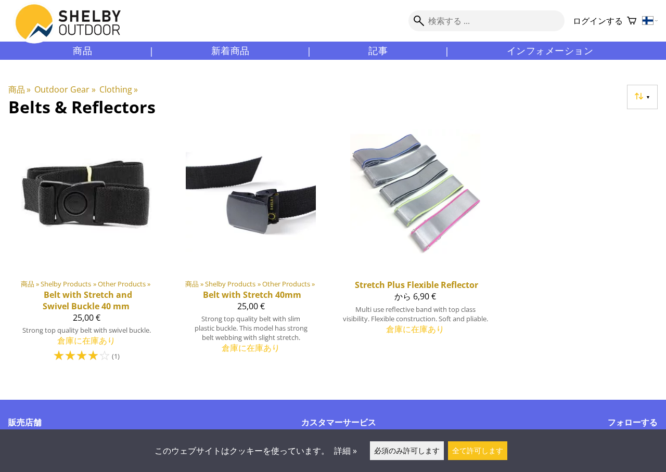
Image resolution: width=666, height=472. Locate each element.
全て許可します (477, 450)
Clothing (118, 89)
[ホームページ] (74, 30)
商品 (82, 50)
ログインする (598, 21)
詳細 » (345, 450)
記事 (378, 50)
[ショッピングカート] (631, 21)
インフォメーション (550, 50)
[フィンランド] (650, 21)
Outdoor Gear (64, 89)
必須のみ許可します (407, 450)
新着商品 (230, 50)
